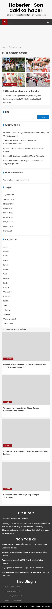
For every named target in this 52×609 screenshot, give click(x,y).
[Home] (4, 22)
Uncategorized (9, 319)
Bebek (6, 251)
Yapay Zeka (8, 323)
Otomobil (7, 292)
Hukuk (6, 278)
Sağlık (5, 301)
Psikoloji (7, 296)
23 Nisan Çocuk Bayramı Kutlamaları (21, 91)
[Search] (48, 22)
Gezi (5, 274)
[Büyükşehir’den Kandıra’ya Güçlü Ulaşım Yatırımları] (26, 476)
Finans (6, 269)
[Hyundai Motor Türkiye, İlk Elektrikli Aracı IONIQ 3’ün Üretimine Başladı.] (26, 346)
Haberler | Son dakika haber (26, 8)
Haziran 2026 (9, 204)
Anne (5, 247)
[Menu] (10, 22)
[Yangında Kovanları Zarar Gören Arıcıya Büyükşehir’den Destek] (26, 390)
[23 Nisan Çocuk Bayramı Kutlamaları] (26, 72)
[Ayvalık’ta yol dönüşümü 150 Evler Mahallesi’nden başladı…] (26, 433)
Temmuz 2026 (9, 199)
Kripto (6, 287)
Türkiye (6, 314)
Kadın (13, 84)
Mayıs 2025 (8, 221)
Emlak (5, 265)
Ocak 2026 (8, 217)
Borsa (5, 260)
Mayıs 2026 (8, 208)
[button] (10, 22)
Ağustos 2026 (9, 194)
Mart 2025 (7, 231)
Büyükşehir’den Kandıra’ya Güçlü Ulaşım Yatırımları (24, 156)
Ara (7, 112)
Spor (5, 305)
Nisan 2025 (8, 226)
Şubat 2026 (8, 213)
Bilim (6, 84)
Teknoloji (7, 310)
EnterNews (34, 606)
